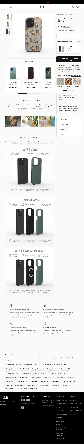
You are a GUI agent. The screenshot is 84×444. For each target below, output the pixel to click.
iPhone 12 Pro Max (69, 381)
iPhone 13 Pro (31, 385)
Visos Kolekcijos (68, 14)
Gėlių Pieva (60, 421)
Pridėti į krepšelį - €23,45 (70, 59)
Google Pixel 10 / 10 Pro (13, 364)
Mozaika (59, 417)
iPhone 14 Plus (67, 385)
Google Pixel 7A (52, 369)
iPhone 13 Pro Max (44, 385)
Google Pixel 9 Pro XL (58, 373)
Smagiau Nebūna (61, 439)
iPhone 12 (34, 381)
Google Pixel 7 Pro (38, 369)
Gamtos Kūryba (61, 400)
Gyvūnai (59, 424)
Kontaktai (73, 414)
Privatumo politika (76, 404)
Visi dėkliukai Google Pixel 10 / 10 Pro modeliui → (21, 389)
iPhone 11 (71, 377)
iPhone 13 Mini (19, 385)
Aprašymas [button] (64, 119)
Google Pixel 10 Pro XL (31, 364)
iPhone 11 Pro (10, 381)
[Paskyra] (73, 6)
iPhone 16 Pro (62, 36)
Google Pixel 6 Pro (60, 364)
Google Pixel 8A (26, 373)
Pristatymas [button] (64, 130)
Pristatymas (74, 407)
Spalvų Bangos (61, 404)
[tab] (8, 17)
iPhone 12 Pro (57, 381)
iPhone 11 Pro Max (23, 381)
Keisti (79, 42)
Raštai (58, 407)
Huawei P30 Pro (49, 377)
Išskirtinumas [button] (65, 125)
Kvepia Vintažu (61, 410)
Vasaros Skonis (61, 414)
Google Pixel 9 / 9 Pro (41, 373)
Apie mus (73, 400)
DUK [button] (62, 135)
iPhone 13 (9, 385)
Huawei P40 (61, 377)
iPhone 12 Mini (45, 381)
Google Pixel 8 (65, 369)
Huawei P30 (23, 377)
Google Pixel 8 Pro (12, 373)
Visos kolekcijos (48, 406)
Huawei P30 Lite (36, 377)
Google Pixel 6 (46, 364)
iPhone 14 (56, 385)
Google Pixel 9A (11, 377)
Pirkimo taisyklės (76, 410)
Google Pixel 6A (11, 369)
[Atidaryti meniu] (6, 6)
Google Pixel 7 (24, 369)
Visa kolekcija (76, 76)
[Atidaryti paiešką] (10, 6)
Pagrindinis (59, 14)
